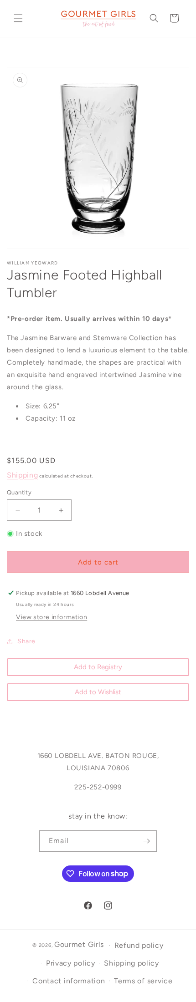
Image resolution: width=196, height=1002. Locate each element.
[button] (18, 18)
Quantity (19, 492)
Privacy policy (70, 963)
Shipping (22, 475)
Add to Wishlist (98, 692)
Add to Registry (98, 667)
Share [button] (26, 641)
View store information (51, 617)
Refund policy (139, 945)
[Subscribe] (146, 841)
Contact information (68, 981)
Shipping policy (131, 963)
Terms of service (143, 981)
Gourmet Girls (79, 944)
